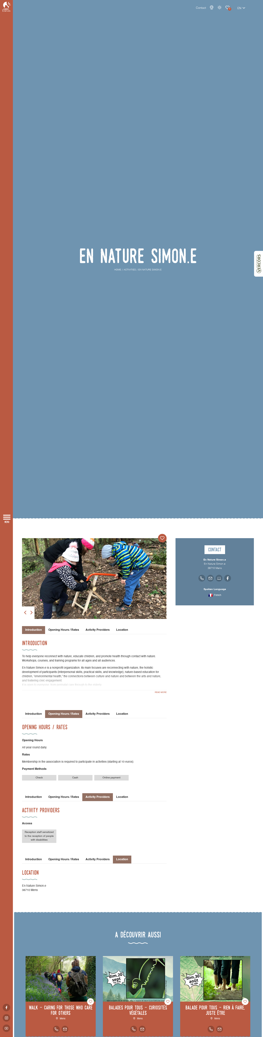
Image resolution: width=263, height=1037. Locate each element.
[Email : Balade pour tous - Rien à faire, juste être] (219, 1029)
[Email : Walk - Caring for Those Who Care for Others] (65, 1029)
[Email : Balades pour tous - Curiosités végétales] (142, 1029)
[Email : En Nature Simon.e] (210, 578)
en (239, 8)
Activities (227, 7)
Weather (219, 7)
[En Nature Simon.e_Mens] (94, 578)
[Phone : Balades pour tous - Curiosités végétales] (133, 1029)
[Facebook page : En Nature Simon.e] (227, 578)
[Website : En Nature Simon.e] (219, 578)
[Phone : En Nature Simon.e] (201, 578)
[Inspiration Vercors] (258, 264)
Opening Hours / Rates (63, 630)
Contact (201, 8)
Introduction (33, 714)
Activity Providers (98, 630)
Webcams (212, 7)
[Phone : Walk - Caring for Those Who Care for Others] (56, 1029)
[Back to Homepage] (6, 6)
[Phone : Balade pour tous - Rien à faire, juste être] (211, 1029)
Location (122, 630)
